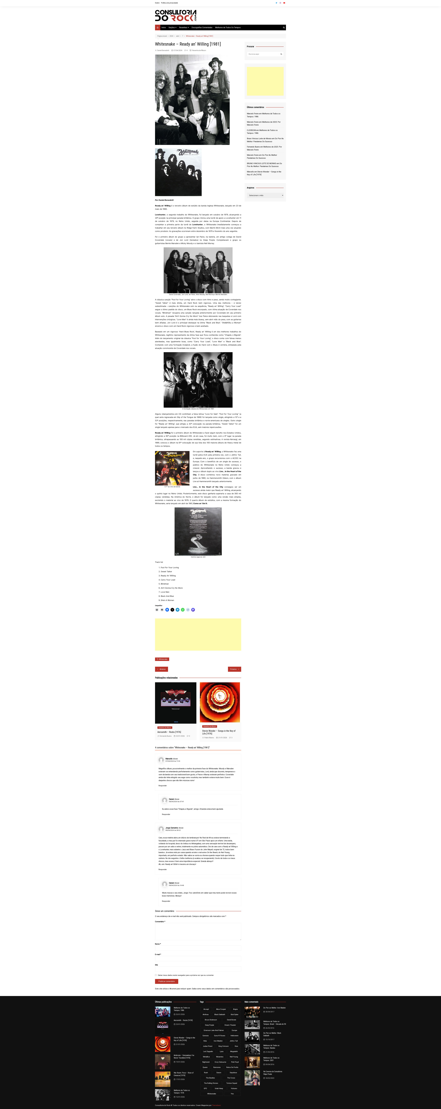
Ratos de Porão (232, 1067)
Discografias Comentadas (202, 27)
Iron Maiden (218, 1041)
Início (163, 27)
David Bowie (231, 1020)
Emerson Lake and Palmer (214, 1030)
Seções (172, 27)
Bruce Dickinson (211, 1020)
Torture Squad (231, 1083)
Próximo (233, 669)
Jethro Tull (234, 1041)
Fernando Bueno (166, 736)
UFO (205, 1088)
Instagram (280, 3)
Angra (235, 1009)
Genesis (206, 1036)
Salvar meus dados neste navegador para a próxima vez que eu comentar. (186, 975)
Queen (205, 1067)
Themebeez (216, 1105)
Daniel (171, 799)
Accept (206, 1009)
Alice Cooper (221, 1009)
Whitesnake (163, 659)
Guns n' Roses (219, 1036)
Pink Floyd (235, 1062)
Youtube (284, 3)
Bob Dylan (234, 1014)
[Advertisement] (198, 634)
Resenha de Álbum (199, 50)
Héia (205, 1041)
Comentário (160, 922)
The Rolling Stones (211, 1083)
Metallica (206, 1057)
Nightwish (206, 1062)
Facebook (272, 3)
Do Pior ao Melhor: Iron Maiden (274, 1008)
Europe (234, 1030)
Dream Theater (230, 1025)
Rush (206, 1073)
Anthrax (206, 1014)
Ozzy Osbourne (220, 1062)
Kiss (236, 1046)
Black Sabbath (219, 1014)
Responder (163, 786)
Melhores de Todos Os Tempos (228, 27)
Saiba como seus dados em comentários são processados (215, 989)
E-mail (158, 954)
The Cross (231, 1078)
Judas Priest (207, 1046)
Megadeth (234, 1051)
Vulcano (234, 1088)
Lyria (221, 1051)
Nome (158, 944)
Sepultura (233, 1073)
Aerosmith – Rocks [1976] (169, 732)
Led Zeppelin (208, 1051)
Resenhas (183, 27)
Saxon (218, 1073)
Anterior (163, 669)
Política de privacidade (169, 3)
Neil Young (234, 1057)
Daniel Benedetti (163, 50)
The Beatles (210, 1078)
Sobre (157, 3)
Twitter (276, 3)
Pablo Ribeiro (209, 738)
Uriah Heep (219, 1088)
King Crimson (224, 1046)
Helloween (234, 1036)
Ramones (217, 1067)
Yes (232, 1094)
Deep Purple (209, 1025)
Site (156, 965)
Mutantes (219, 1057)
